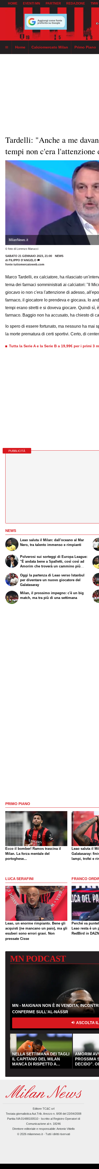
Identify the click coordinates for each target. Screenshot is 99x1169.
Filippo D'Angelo (22, 260)
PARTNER (53, 3)
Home (12, 3)
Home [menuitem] (20, 47)
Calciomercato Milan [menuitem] (49, 47)
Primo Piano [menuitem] (85, 47)
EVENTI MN (31, 3)
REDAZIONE (75, 3)
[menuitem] (7, 47)
